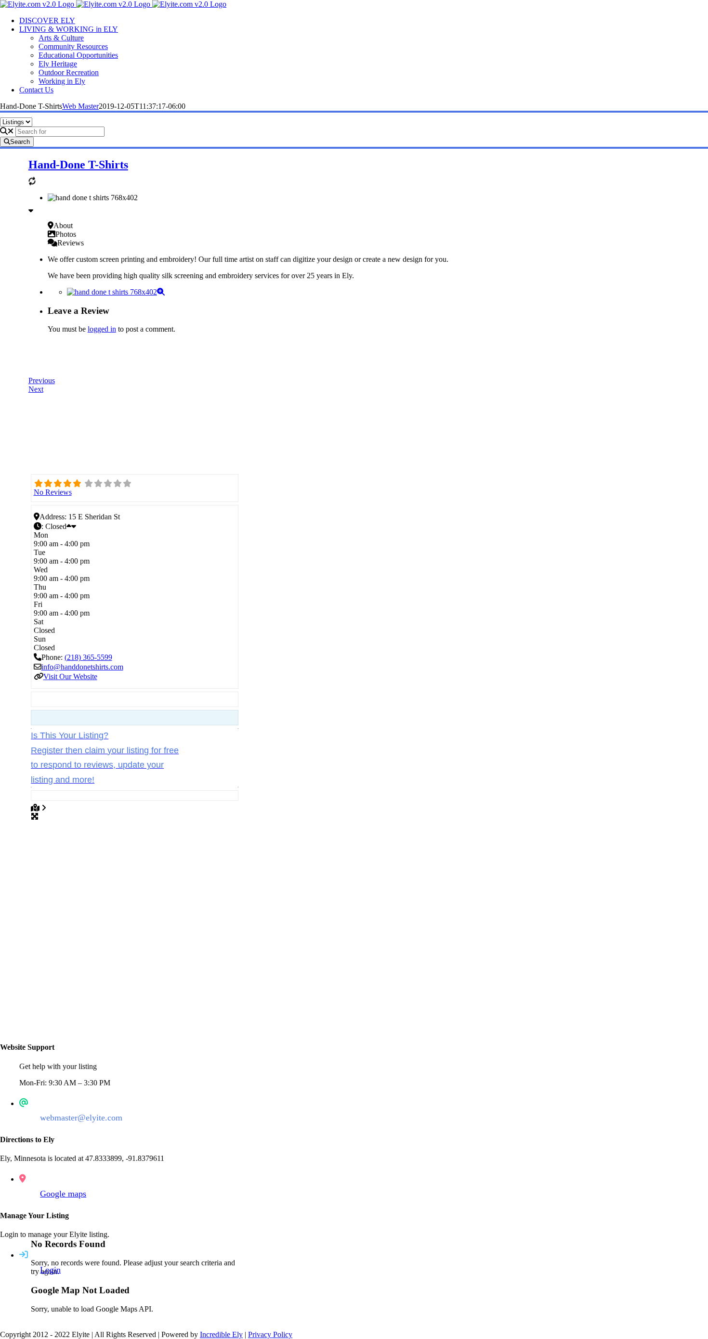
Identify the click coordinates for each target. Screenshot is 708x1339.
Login (50, 1270)
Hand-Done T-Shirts (78, 164)
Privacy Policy (270, 1334)
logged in (102, 329)
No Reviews (53, 492)
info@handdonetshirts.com (82, 667)
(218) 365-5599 (88, 657)
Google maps (63, 1193)
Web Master (80, 106)
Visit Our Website (70, 676)
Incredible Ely (221, 1334)
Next (35, 389)
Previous (41, 380)
